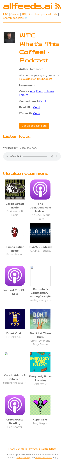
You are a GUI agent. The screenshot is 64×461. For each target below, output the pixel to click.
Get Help (21, 448)
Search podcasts (13, 17)
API (23, 14)
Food (39, 91)
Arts (32, 91)
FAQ (5, 14)
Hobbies (49, 91)
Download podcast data (42, 14)
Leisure (23, 95)
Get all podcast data (34, 125)
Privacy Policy (23, 457)
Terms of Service (43, 457)
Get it (42, 101)
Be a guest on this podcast (35, 79)
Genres (14, 14)
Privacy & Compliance (42, 448)
